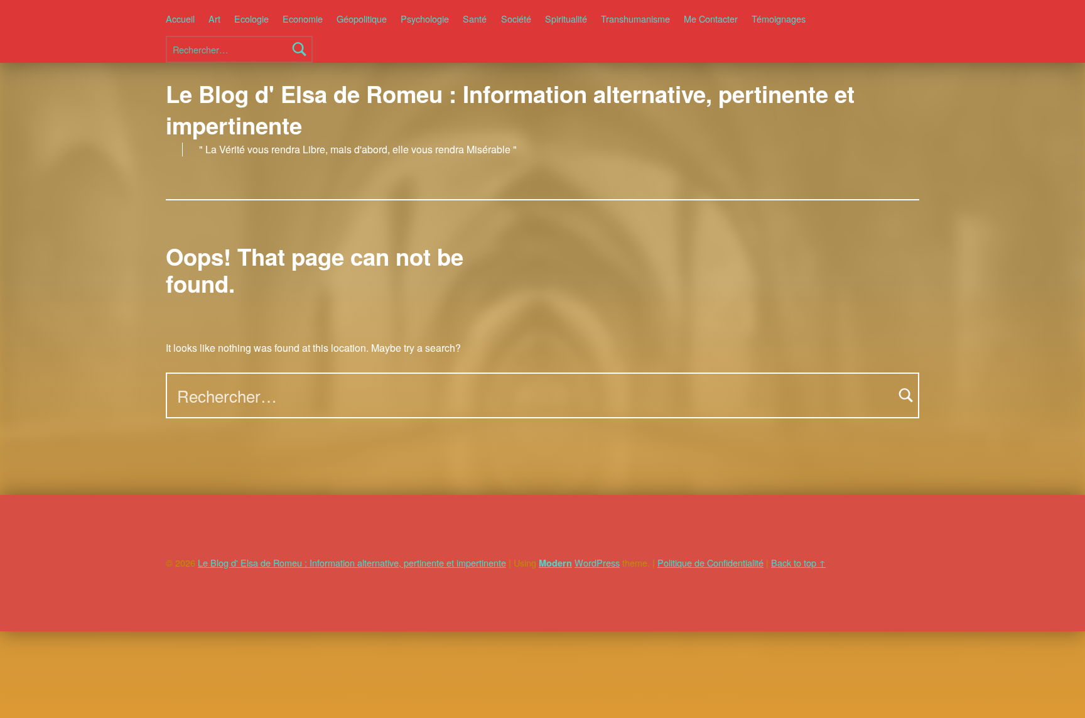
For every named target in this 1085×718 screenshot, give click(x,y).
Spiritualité (566, 18)
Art (214, 18)
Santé (475, 18)
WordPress (597, 562)
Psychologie (425, 18)
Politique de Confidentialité (710, 562)
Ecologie (251, 18)
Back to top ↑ (798, 562)
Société (516, 18)
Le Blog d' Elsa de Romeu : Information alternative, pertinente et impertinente (510, 109)
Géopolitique (362, 18)
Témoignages (779, 18)
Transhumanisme (635, 18)
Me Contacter (711, 18)
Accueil (180, 18)
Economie (303, 18)
